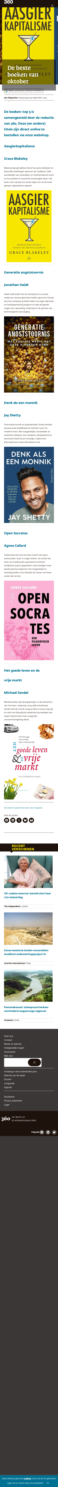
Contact (8, 1040)
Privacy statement (13, 1101)
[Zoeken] (34, 1062)
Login (7, 1105)
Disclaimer (9, 1097)
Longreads (9, 1083)
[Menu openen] (52, 5)
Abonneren (10, 1052)
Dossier (7, 1079)
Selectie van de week (14, 1075)
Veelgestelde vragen (14, 1048)
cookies (27, 1479)
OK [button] (47, 1483)
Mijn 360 (8, 1056)
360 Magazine (11, 98)
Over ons (8, 1036)
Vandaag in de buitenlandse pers (20, 1072)
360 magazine (36, 808)
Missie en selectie (12, 1044)
